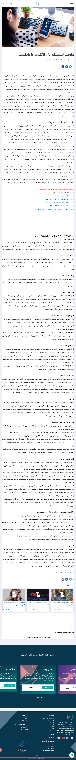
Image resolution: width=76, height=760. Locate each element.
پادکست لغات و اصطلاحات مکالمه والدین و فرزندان (59, 202)
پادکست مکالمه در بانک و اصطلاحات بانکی (61, 206)
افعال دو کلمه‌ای (50, 729)
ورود (40, 755)
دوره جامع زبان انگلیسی (48, 718)
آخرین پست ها (24, 727)
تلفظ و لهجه (48, 669)
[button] (39, 616)
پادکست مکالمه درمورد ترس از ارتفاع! (63, 192)
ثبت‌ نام (36, 755)
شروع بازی (51, 737)
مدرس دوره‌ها (25, 720)
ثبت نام (47, 687)
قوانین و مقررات (50, 748)
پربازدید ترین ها (24, 729)
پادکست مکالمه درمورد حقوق (65, 196)
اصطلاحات (11, 669)
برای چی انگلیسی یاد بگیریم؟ (47, 744)
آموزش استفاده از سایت (48, 750)
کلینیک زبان (25, 718)
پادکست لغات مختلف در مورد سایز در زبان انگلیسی (59, 199)
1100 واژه (52, 724)
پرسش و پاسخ (50, 746)
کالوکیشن (51, 731)
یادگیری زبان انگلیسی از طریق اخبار (64, 572)
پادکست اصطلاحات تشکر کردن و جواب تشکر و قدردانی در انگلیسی (54, 209)
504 (53, 727)
